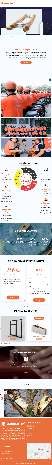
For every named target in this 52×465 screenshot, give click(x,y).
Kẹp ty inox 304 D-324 (39, 336)
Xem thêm (26, 62)
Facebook (31, 433)
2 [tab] (1, 343)
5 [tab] (5, 343)
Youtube (30, 435)
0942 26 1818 (31, 428)
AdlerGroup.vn (32, 463)
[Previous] (2, 398)
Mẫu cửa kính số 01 (13, 336)
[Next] (50, 398)
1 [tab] (24, 306)
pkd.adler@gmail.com (33, 431)
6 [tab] (6, 343)
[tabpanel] (13, 284)
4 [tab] (4, 343)
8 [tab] (9, 343)
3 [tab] (27, 306)
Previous (0, 328)
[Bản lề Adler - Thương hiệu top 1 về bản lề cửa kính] (25, 3)
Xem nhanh (13, 338)
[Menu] (50, 3)
